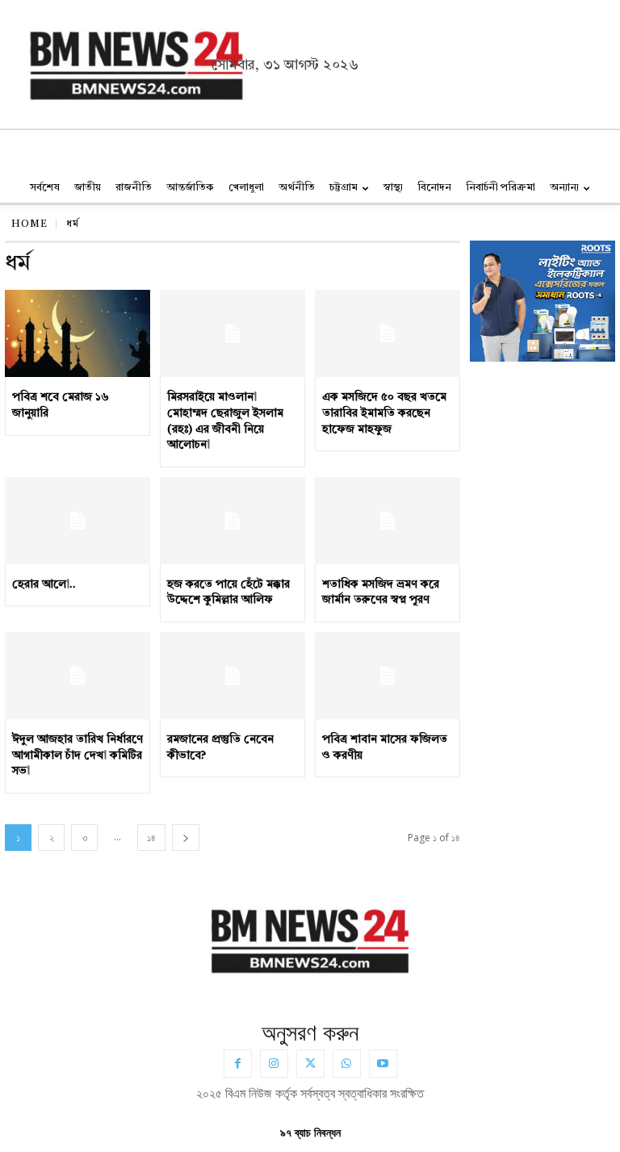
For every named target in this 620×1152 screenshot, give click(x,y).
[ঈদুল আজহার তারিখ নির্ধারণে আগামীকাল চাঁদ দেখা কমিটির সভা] (77, 675)
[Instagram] (274, 1063)
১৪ (151, 837)
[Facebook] (238, 1063)
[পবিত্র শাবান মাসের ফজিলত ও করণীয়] (387, 675)
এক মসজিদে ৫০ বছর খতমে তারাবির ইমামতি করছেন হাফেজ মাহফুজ (384, 413)
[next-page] (185, 837)
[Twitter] (310, 1063)
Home (29, 224)
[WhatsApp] (347, 1063)
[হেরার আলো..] (77, 520)
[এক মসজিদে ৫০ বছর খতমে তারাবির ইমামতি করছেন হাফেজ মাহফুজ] (387, 333)
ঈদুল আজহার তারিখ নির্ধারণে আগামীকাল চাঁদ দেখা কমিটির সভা (77, 755)
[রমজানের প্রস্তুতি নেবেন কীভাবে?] (232, 675)
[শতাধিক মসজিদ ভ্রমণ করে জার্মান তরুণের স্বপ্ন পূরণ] (387, 520)
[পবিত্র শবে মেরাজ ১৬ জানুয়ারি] (77, 333)
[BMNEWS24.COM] (117, 62)
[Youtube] (383, 1063)
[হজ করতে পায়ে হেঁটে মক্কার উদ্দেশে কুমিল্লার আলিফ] (232, 520)
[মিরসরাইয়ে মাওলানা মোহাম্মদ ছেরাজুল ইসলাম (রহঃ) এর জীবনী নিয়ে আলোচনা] (232, 333)
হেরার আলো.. (44, 584)
